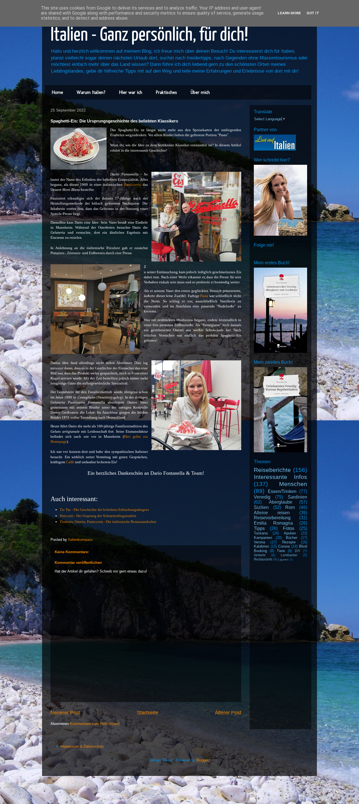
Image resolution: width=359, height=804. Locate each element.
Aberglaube (280, 502)
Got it (313, 13)
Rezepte (289, 542)
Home (57, 92)
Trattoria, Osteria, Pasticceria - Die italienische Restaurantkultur (108, 522)
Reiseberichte (272, 470)
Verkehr (260, 555)
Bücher (291, 538)
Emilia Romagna (273, 523)
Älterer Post (228, 712)
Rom (290, 507)
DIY (297, 551)
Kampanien (263, 538)
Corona (284, 546)
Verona (259, 542)
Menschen (293, 484)
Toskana (261, 533)
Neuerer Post (65, 712)
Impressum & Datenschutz (82, 746)
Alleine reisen (272, 512)
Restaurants (263, 559)
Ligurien (283, 559)
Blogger (202, 760)
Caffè (70, 462)
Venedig (262, 497)
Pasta (204, 296)
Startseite (147, 712)
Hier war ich (130, 92)
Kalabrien (261, 546)
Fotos (288, 528)
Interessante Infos (280, 477)
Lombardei (289, 555)
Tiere (281, 551)
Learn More (289, 13)
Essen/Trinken (282, 491)
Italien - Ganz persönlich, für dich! (149, 35)
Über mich (200, 92)
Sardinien (297, 497)
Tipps (259, 528)
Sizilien (261, 507)
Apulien (290, 533)
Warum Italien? (91, 92)
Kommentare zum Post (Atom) (94, 724)
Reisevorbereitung (272, 517)
